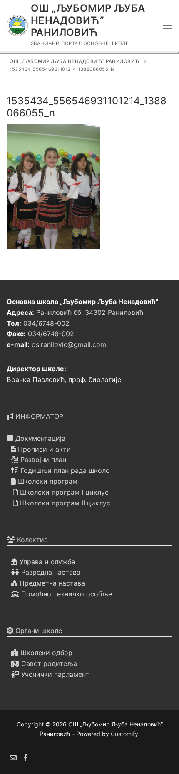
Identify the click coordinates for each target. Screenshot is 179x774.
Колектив (31, 539)
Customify (124, 733)
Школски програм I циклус (63, 492)
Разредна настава (49, 572)
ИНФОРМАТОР (38, 416)
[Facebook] (26, 757)
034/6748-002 (46, 323)
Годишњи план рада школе (63, 470)
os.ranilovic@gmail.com (69, 344)
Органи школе (37, 630)
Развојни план (42, 459)
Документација (39, 438)
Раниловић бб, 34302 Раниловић (89, 312)
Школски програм (46, 481)
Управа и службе (46, 562)
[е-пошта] (13, 757)
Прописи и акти (43, 449)
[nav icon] (167, 26)
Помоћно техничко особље (65, 594)
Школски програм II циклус (64, 503)
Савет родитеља (48, 663)
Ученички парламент (54, 674)
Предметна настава (51, 583)
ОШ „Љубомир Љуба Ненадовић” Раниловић (88, 20)
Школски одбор (45, 652)
